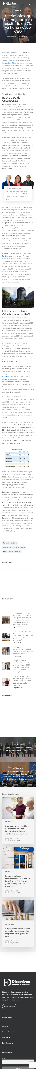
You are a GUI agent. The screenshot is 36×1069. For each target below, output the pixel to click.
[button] (33, 4)
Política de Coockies (9, 1032)
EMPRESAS (18, 10)
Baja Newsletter (7, 1043)
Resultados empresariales (12, 551)
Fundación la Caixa (10, 543)
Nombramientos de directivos (14, 547)
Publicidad (5, 1026)
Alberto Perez (12, 36)
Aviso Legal (6, 1037)
